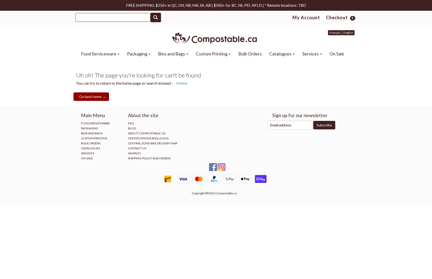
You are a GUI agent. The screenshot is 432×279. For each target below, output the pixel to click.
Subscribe (324, 125)
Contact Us (137, 148)
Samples (134, 153)
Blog (132, 128)
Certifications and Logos (148, 138)
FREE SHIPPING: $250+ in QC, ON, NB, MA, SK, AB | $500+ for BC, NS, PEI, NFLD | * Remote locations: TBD (216, 5)
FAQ (131, 123)
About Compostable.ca (147, 133)
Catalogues (280, 53)
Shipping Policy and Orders (149, 158)
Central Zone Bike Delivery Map (153, 143)
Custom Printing (212, 53)
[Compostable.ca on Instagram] (222, 167)
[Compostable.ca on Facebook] (213, 167)
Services (311, 53)
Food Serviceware (99, 53)
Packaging (137, 53)
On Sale (337, 53)
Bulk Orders (250, 53)
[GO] (155, 17)
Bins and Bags (172, 53)
